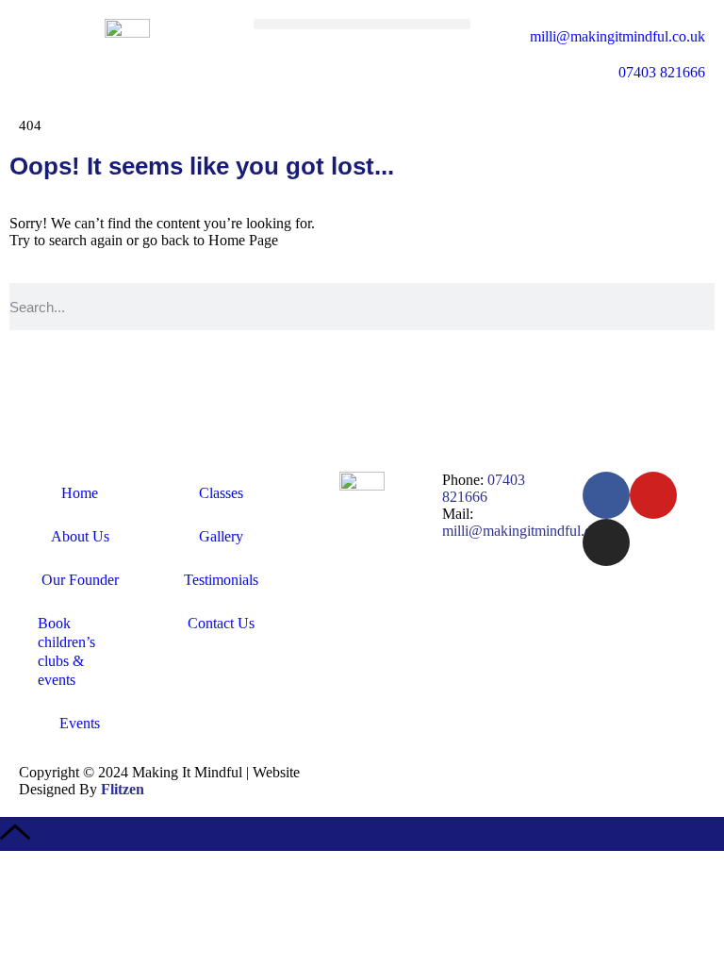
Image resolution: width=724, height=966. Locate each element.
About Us (80, 536)
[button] (361, 24)
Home (79, 493)
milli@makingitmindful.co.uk (529, 531)
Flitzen (122, 789)
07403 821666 (483, 488)
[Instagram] (606, 542)
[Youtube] (653, 495)
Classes (221, 493)
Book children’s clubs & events (66, 651)
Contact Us (221, 623)
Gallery (221, 536)
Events (79, 723)
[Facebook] (606, 495)
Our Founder (80, 580)
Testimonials (221, 580)
